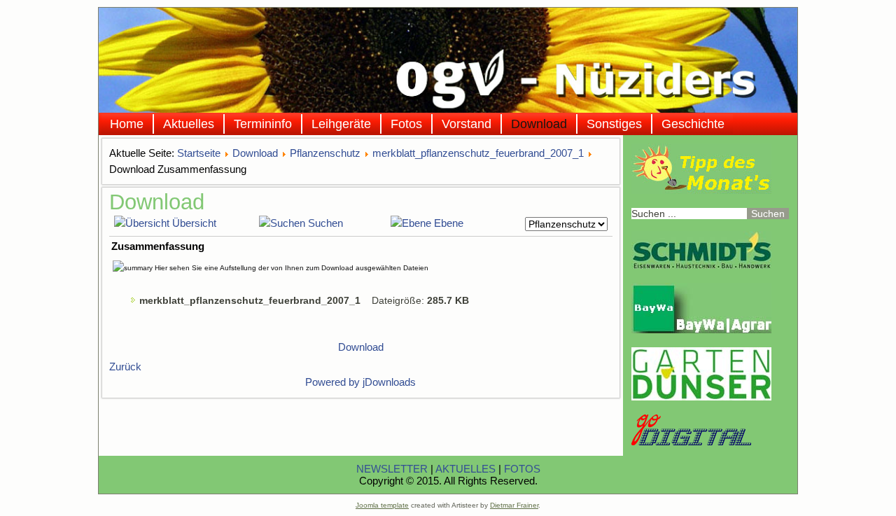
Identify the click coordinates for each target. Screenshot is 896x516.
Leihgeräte (341, 124)
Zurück (125, 366)
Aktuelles (188, 124)
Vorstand (466, 124)
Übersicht (194, 223)
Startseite (198, 153)
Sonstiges (614, 124)
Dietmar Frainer (514, 505)
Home (127, 124)
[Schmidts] (701, 265)
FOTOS (522, 469)
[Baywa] (701, 329)
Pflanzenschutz (325, 153)
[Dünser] (701, 397)
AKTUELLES (465, 469)
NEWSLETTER (392, 469)
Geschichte (693, 124)
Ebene (448, 223)
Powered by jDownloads (360, 382)
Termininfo (263, 124)
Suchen (325, 223)
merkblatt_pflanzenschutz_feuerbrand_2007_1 (478, 153)
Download (539, 124)
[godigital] (691, 441)
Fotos (406, 124)
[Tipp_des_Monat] (701, 190)
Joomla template (382, 505)
